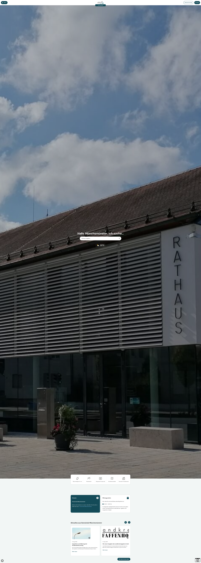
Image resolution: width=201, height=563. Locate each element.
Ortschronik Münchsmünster (85, 506)
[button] (197, 2)
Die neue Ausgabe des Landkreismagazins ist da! (116, 544)
